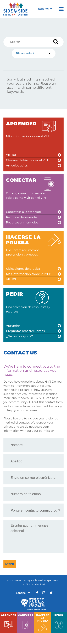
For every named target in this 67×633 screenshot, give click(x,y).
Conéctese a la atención (23, 212)
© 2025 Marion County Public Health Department (32, 580)
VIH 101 (11, 155)
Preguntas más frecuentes (25, 331)
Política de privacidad (34, 584)
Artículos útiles (17, 165)
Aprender (13, 325)
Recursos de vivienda (21, 217)
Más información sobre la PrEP (28, 274)
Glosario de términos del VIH (27, 160)
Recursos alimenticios (22, 222)
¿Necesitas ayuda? (19, 336)
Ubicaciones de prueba (23, 268)
